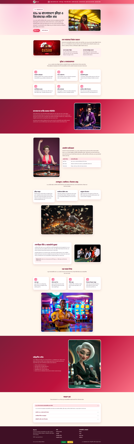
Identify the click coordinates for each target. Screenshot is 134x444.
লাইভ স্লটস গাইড (82, 2)
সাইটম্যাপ (80, 437)
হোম (49, 2)
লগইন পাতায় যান (45, 30)
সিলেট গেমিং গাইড (67, 2)
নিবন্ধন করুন (63, 442)
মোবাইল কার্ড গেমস (75, 2)
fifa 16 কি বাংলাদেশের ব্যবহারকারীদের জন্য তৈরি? (44, 405)
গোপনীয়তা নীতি (59, 435)
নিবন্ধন (80, 431)
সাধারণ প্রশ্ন (81, 435)
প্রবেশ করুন (70, 442)
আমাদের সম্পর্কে (59, 431)
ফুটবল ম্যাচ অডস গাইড (90, 2)
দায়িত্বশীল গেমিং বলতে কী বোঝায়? (41, 419)
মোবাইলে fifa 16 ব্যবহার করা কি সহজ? (42, 412)
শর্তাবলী (57, 433)
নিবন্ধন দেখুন (36, 30)
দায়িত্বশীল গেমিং (59, 437)
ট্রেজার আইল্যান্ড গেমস (54, 2)
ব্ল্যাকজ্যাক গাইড (97, 2)
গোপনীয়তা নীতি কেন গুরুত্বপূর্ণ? (40, 415)
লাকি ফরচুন (61, 2)
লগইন (80, 433)
